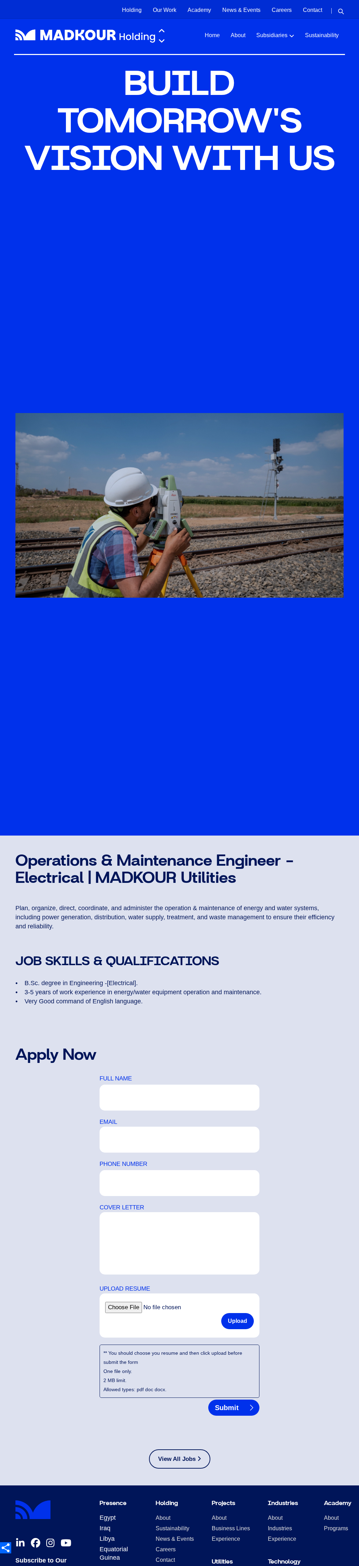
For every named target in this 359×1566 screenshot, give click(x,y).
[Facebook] (35, 1543)
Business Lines (231, 1528)
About (238, 35)
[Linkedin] (20, 1543)
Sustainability (322, 35)
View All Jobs (177, 1459)
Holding (132, 10)
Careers (282, 10)
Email (108, 1122)
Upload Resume (125, 1288)
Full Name (116, 1078)
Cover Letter (122, 1207)
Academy (199, 10)
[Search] (341, 10)
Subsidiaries (271, 35)
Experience (226, 1539)
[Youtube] (65, 1543)
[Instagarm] (50, 1543)
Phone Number (123, 1164)
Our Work (164, 10)
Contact (312, 10)
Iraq (105, 1528)
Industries (280, 1528)
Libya (107, 1538)
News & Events (241, 10)
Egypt (108, 1517)
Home (212, 35)
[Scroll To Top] (346, 1558)
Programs (336, 1528)
